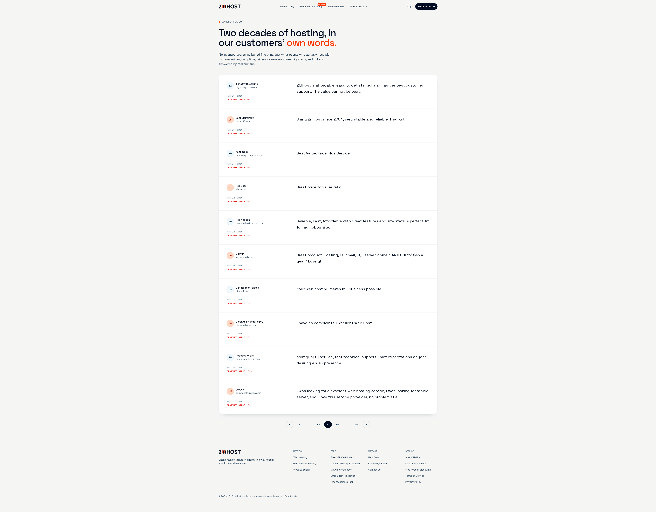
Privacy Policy (413, 481)
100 (356, 424)
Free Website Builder (342, 481)
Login (410, 6)
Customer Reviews (415, 463)
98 (337, 424)
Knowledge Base (377, 463)
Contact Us (374, 469)
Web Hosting (287, 6)
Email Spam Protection (343, 475)
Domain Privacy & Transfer (345, 463)
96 (318, 424)
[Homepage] (230, 6)
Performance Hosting (311, 6)
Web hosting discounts (418, 469)
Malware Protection (341, 469)
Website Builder (336, 6)
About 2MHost (413, 457)
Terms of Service (414, 475)
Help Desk (373, 457)
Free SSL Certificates (342, 457)
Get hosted (425, 6)
